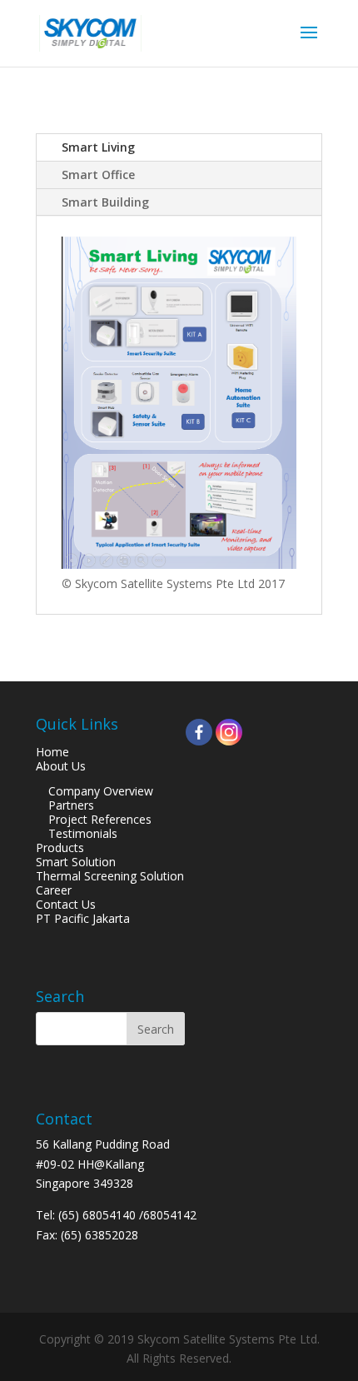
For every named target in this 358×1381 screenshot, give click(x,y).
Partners (71, 805)
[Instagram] (229, 732)
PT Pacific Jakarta (83, 918)
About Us (61, 766)
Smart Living (98, 147)
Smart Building (105, 202)
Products (60, 847)
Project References (100, 819)
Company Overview (100, 791)
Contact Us (66, 904)
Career (54, 890)
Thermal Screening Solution (110, 876)
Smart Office (98, 174)
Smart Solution (76, 862)
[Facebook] (199, 732)
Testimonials (82, 833)
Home (52, 752)
